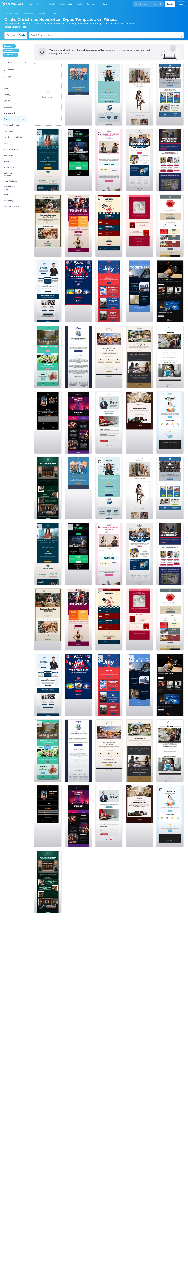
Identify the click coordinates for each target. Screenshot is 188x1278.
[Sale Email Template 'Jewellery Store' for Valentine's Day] (139, 226)
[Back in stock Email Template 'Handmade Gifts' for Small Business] (48, 226)
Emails (21, 35)
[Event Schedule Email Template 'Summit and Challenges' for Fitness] (78, 226)
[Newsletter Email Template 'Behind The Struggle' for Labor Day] (170, 94)
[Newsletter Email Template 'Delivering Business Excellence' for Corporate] (48, 291)
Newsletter (28, 13)
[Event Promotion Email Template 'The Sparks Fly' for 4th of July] (78, 291)
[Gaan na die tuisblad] (11, 4)
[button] (25, 62)
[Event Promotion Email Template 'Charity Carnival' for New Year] (48, 357)
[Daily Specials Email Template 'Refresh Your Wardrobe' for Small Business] (139, 94)
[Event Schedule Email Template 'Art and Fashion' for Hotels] (48, 488)
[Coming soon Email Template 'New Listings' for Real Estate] (139, 357)
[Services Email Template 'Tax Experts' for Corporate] (109, 422)
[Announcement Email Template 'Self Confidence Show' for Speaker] (48, 422)
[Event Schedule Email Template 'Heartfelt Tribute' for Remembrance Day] (170, 226)
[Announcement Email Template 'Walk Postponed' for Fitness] (78, 94)
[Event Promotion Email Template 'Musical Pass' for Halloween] (78, 422)
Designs (11, 35)
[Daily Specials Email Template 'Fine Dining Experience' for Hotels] (109, 357)
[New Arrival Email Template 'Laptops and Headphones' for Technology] (170, 291)
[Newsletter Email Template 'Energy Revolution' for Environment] (139, 291)
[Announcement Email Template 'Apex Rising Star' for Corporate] (78, 357)
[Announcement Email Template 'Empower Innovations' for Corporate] (109, 94)
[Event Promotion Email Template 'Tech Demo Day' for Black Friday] (78, 160)
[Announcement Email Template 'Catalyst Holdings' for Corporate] (48, 160)
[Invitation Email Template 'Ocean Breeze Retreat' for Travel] (170, 357)
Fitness (42, 13)
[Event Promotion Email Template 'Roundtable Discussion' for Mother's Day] (109, 160)
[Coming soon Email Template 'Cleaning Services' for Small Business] (170, 422)
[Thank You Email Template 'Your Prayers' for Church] (139, 422)
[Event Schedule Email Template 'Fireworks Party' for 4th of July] (109, 291)
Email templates (11, 13)
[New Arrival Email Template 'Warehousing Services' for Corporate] (170, 160)
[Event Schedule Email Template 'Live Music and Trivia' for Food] (109, 226)
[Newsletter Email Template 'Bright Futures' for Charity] (139, 160)
